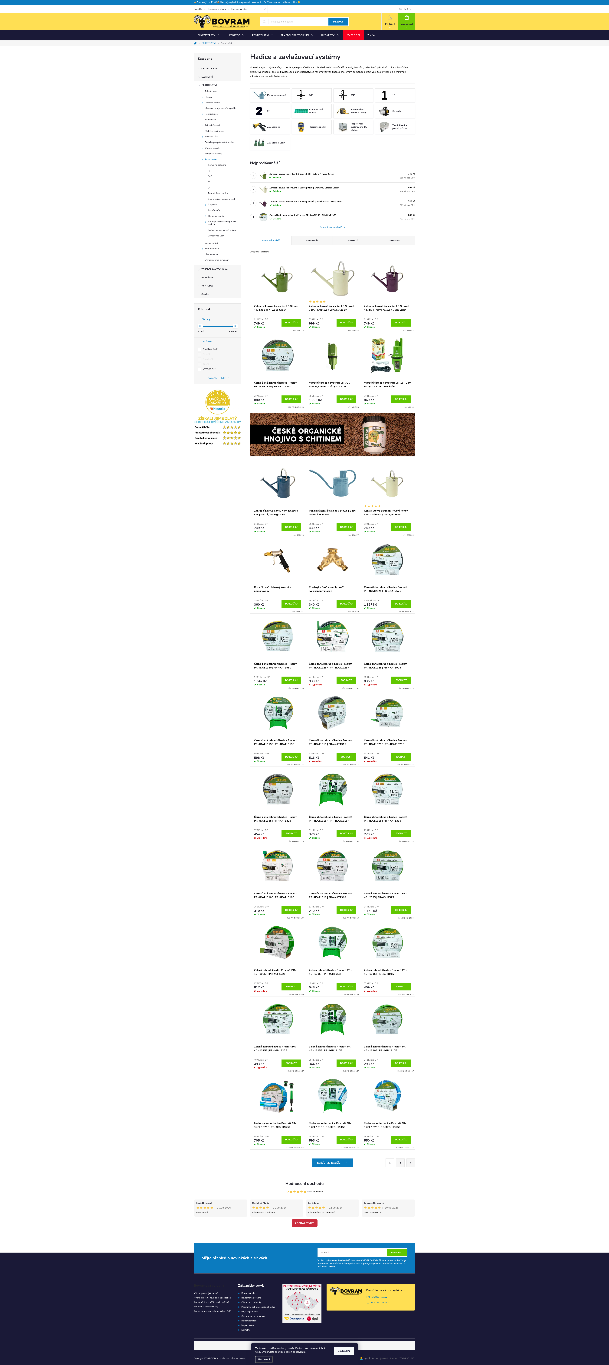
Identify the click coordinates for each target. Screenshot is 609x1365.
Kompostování (212, 248)
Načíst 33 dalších (330, 1163)
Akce (206, 354)
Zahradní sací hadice (218, 193)
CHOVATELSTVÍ (209, 68)
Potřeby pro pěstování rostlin (219, 142)
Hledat (338, 21)
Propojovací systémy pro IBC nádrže (222, 223)
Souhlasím (344, 1351)
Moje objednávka (249, 1311)
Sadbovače (210, 119)
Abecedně (394, 240)
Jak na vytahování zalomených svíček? (212, 1311)
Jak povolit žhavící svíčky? (206, 1306)
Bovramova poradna (251, 1298)
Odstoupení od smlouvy (253, 1316)
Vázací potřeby (212, 243)
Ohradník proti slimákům (217, 259)
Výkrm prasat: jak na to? (206, 1293)
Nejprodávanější (270, 240)
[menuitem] (209, 35)
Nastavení (264, 1359)
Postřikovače (211, 113)
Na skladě (210, 349)
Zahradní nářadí (212, 125)
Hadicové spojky (216, 216)
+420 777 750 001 (380, 1302)
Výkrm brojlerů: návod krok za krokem (212, 1297)
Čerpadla (212, 204)
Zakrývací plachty (213, 153)
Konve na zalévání (217, 164)
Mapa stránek (248, 1325)
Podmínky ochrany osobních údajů (258, 1307)
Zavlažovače (214, 210)
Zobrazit (346, 680)
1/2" (210, 170)
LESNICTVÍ (207, 76)
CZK (406, 9)
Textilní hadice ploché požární (222, 230)
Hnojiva (208, 97)
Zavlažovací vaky (216, 235)
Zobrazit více (304, 1223)
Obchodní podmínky (251, 1302)
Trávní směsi (211, 91)
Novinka (208, 359)
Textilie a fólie (211, 136)
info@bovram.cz (379, 1296)
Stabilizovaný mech (214, 131)
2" (209, 187)
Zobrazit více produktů (331, 227)
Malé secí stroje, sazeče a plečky (220, 108)
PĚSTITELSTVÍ (209, 85)
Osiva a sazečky (213, 148)
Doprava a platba (239, 9)
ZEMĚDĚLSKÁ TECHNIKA (214, 269)
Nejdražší (353, 240)
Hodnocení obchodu (216, 9)
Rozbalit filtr (216, 378)
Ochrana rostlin (212, 102)
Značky (205, 294)
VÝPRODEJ (207, 285)
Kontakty (198, 9)
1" (209, 182)
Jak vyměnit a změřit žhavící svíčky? (211, 1302)
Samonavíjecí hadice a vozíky (222, 198)
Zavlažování (211, 159)
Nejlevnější (312, 240)
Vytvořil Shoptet (371, 1358)
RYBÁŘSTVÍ (207, 277)
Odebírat (397, 1252)
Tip (205, 364)
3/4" (210, 176)
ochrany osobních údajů (338, 1260)
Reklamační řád (248, 1321)
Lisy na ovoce (211, 254)
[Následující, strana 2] (400, 1162)
